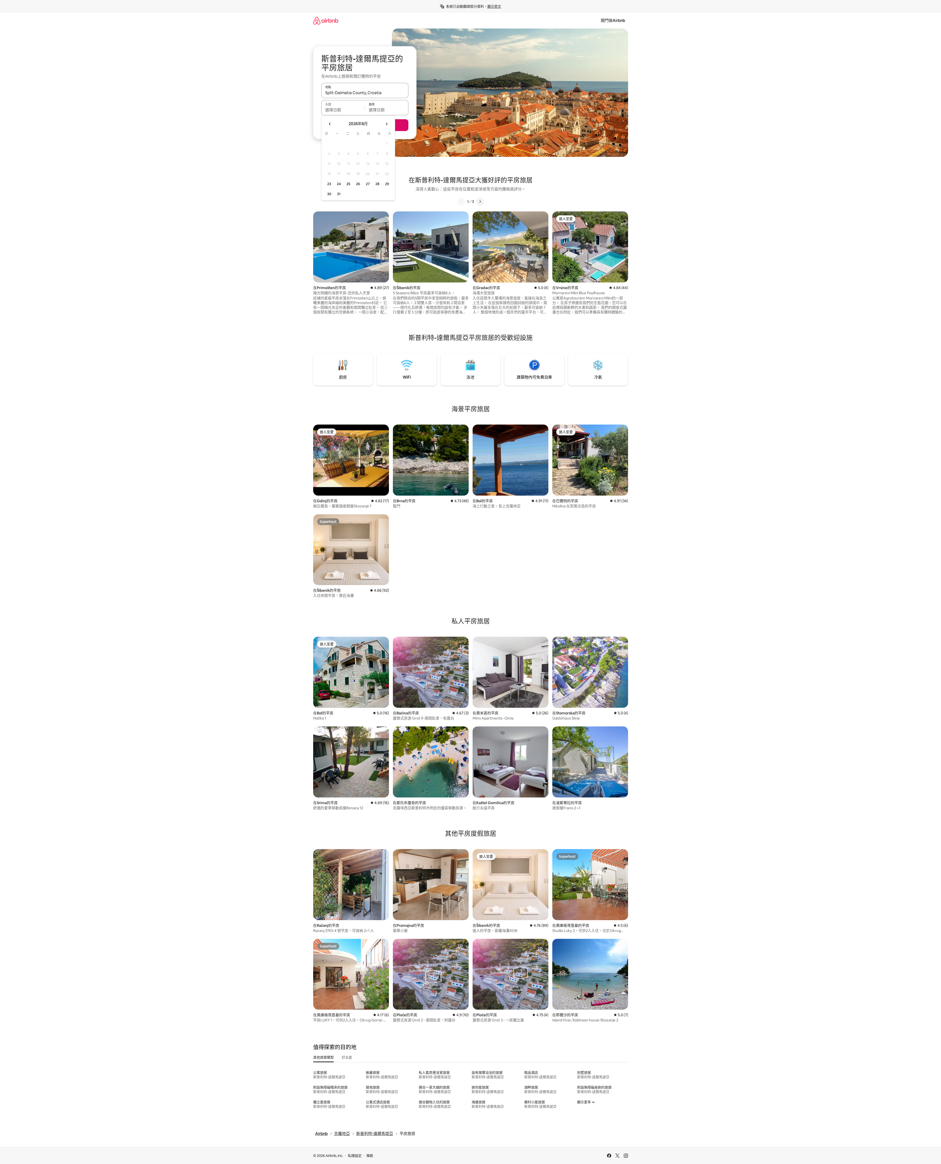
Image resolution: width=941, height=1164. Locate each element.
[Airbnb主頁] (325, 20)
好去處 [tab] (347, 1057)
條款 (369, 1155)
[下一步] (480, 202)
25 (348, 184)
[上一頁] (461, 202)
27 (368, 184)
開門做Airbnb (613, 20)
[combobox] (364, 93)
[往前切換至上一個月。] (329, 123)
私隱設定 (355, 1155)
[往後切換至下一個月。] (386, 123)
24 (339, 184)
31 (338, 194)
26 (358, 184)
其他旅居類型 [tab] (323, 1057)
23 (329, 184)
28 (377, 184)
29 (387, 184)
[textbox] (343, 110)
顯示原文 (494, 6)
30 (329, 194)
